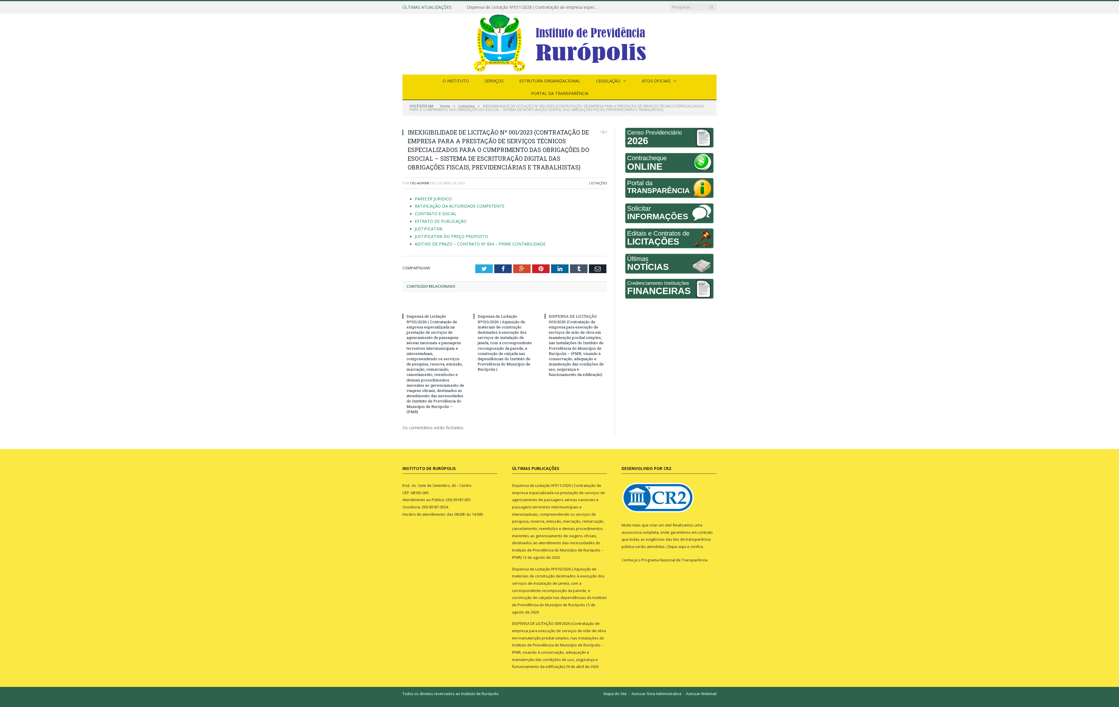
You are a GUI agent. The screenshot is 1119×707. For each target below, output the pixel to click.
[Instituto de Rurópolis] (559, 42)
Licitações (598, 183)
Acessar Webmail (701, 689)
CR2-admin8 (419, 183)
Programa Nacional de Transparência (674, 556)
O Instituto (456, 81)
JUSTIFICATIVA (426, 226)
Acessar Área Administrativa (656, 689)
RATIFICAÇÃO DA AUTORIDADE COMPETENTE (453, 205)
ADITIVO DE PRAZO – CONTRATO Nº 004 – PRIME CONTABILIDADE (470, 240)
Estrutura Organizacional (549, 81)
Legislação (608, 81)
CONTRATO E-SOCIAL (433, 212)
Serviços (494, 81)
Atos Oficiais (656, 81)
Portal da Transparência (559, 93)
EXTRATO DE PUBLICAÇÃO (437, 219)
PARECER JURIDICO (431, 198)
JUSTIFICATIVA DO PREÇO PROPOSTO (446, 233)
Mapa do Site (615, 689)
